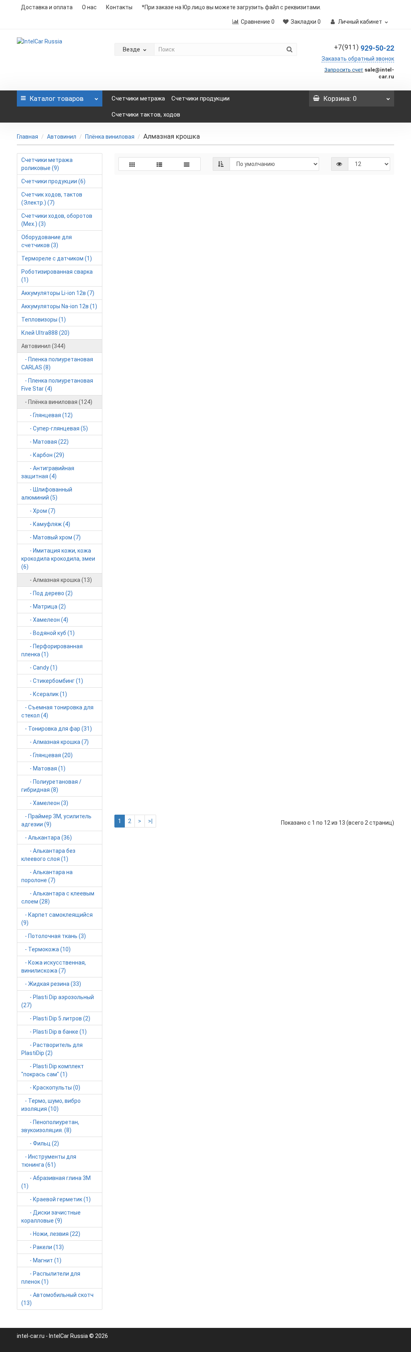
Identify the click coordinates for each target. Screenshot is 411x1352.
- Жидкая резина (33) (51, 984)
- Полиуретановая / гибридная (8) (51, 785)
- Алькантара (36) (46, 837)
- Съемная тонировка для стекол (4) (57, 711)
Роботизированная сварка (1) (57, 275)
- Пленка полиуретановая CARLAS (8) (57, 363)
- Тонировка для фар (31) (56, 728)
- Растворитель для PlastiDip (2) (52, 1049)
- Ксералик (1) (44, 694)
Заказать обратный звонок (357, 58)
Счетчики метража (138, 98)
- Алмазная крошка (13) (56, 580)
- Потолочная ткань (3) (53, 936)
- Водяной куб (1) (48, 633)
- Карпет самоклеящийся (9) (57, 919)
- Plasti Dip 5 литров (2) (55, 1018)
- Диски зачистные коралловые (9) (51, 1216)
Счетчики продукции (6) (53, 181)
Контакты (119, 7)
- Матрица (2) (43, 606)
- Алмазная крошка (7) (55, 742)
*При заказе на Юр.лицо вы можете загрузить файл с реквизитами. (231, 7)
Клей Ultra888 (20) (45, 333)
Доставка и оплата (47, 7)
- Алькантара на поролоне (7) (47, 876)
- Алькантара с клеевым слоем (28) (57, 897)
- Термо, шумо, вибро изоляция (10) (51, 1105)
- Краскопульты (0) (50, 1087)
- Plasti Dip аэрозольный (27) (57, 1001)
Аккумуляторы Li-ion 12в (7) (57, 293)
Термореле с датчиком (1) (56, 258)
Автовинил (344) (43, 346)
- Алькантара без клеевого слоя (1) (48, 855)
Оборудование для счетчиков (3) (46, 241)
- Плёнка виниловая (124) (56, 402)
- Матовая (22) (45, 441)
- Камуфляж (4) (45, 524)
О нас (89, 7)
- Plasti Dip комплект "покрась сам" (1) (52, 1070)
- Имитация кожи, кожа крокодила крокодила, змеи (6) (58, 558)
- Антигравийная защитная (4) (47, 472)
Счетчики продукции (200, 98)
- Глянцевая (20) (47, 755)
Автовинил (61, 136)
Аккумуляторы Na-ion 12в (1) (59, 306)
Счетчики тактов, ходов (146, 114)
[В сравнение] (355, 216)
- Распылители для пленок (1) (50, 1277)
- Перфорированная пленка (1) (52, 650)
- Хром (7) (38, 511)
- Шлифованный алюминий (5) (46, 493)
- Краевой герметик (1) (56, 1199)
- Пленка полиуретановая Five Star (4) (57, 384)
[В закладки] (342, 216)
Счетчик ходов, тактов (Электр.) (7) (51, 198)
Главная (27, 136)
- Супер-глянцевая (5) (54, 428)
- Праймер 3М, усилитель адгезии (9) (56, 820)
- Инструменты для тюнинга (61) (48, 1160)
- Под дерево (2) (47, 593)
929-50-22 (364, 48)
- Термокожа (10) (46, 949)
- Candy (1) (39, 667)
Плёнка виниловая (109, 136)
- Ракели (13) (42, 1247)
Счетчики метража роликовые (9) (47, 164)
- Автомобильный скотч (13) (57, 1299)
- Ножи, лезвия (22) (50, 1234)
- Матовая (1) (43, 768)
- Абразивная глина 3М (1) (56, 1182)
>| (150, 821)
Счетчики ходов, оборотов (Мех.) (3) (56, 220)
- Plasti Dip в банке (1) (54, 1031)
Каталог (56, 98)
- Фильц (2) (40, 1143)
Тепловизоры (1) (43, 319)
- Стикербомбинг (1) (52, 681)
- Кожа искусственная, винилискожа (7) (53, 966)
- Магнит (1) (41, 1260)
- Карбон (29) (42, 455)
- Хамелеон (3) (44, 803)
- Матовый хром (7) (51, 537)
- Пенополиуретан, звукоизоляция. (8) (50, 1126)
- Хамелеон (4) (44, 620)
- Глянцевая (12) (47, 415)
